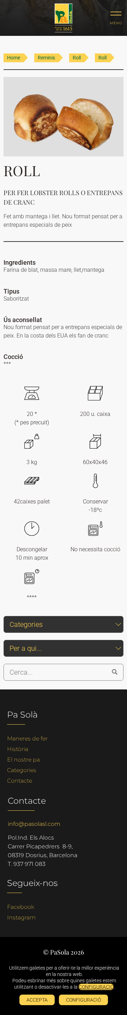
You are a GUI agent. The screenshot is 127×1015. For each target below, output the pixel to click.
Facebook (20, 907)
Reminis (46, 57)
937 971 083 (29, 864)
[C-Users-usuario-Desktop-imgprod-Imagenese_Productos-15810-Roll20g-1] (63, 116)
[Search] (114, 672)
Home (13, 57)
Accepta (37, 1000)
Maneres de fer (27, 738)
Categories (21, 770)
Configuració (83, 1000)
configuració (96, 987)
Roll (77, 57)
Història (17, 749)
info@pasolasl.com (34, 824)
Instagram (21, 917)
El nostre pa (23, 759)
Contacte (19, 780)
